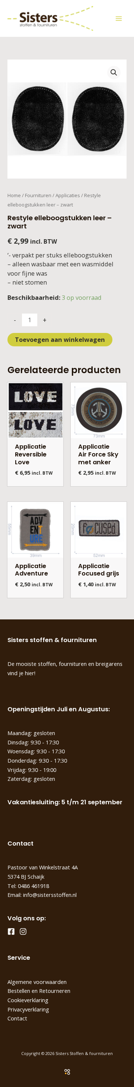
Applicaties (67, 195)
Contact (17, 1018)
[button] (114, 72)
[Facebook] (11, 931)
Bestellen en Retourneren (38, 990)
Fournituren (38, 195)
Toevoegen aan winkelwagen (60, 339)
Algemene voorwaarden (37, 981)
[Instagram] (23, 931)
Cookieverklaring (27, 1000)
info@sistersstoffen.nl (50, 894)
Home (14, 195)
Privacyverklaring (28, 1009)
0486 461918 (33, 885)
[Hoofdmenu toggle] (119, 18)
